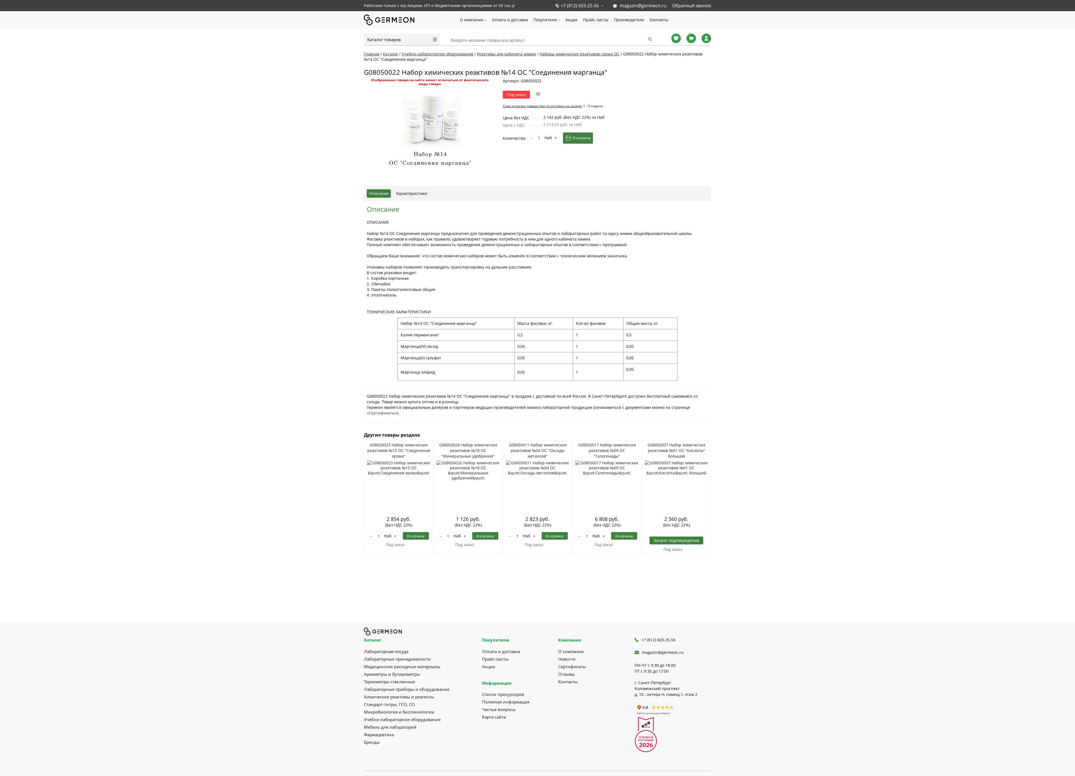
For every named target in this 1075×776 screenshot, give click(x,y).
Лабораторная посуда (386, 651)
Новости (567, 659)
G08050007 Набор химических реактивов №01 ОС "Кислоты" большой (676, 450)
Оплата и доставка (510, 19)
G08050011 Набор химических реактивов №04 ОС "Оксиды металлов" (538, 450)
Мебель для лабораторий (390, 727)
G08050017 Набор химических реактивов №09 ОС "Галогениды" (607, 450)
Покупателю (545, 19)
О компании (471, 19)
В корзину (582, 137)
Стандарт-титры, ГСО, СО (389, 704)
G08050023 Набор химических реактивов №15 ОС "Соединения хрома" (398, 450)
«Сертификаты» (382, 413)
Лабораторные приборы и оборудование (406, 689)
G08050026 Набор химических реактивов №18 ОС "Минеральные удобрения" (468, 450)
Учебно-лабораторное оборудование (402, 719)
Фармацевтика (379, 734)
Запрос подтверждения (676, 540)
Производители (629, 19)
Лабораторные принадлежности (397, 659)
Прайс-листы (595, 19)
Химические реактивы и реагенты (399, 697)
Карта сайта (494, 717)
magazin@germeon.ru (643, 6)
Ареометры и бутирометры (392, 674)
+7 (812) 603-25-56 (580, 6)
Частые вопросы (499, 709)
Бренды (372, 742)
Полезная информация (505, 702)
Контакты (659, 19)
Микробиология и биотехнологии (399, 712)
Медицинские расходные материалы (402, 666)
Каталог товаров (384, 39)
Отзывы (566, 674)
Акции (571, 19)
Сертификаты (572, 666)
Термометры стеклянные (389, 681)
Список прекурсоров (503, 694)
